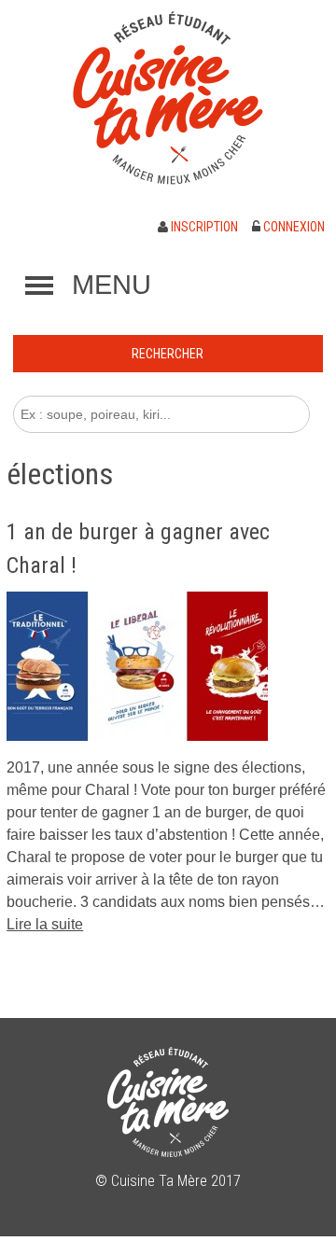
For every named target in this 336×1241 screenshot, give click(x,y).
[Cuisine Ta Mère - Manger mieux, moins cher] (168, 98)
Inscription (203, 226)
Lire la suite (45, 924)
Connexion (292, 226)
